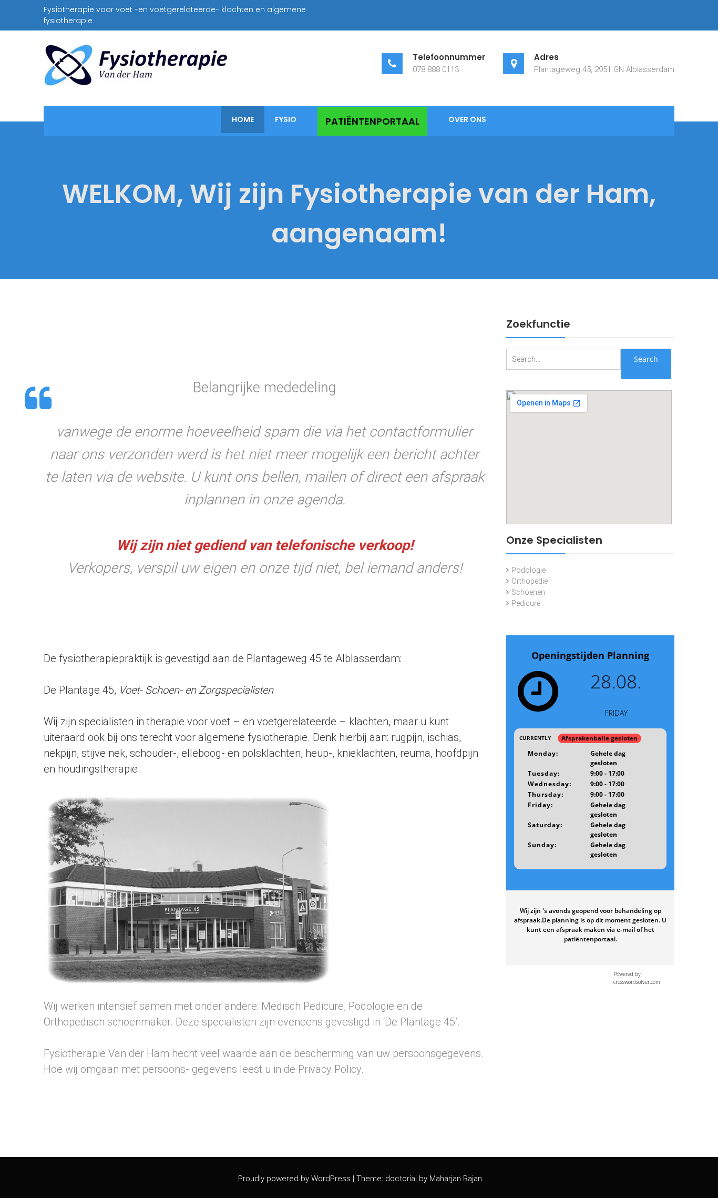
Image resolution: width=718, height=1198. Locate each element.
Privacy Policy (329, 1069)
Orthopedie (529, 581)
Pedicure (525, 603)
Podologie (528, 570)
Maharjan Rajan (455, 1178)
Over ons (467, 119)
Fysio (285, 119)
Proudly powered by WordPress (294, 1178)
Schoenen (528, 592)
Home (243, 119)
